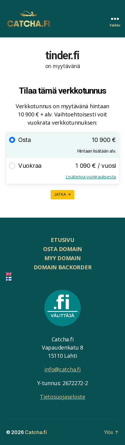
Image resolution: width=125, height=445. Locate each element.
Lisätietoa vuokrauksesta (91, 177)
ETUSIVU (62, 239)
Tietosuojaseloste (62, 396)
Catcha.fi (36, 432)
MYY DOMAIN (62, 258)
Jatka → (62, 194)
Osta (24, 139)
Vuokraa (30, 165)
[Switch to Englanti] (62, 274)
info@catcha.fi (62, 369)
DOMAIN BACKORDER (63, 267)
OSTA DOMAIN (62, 249)
